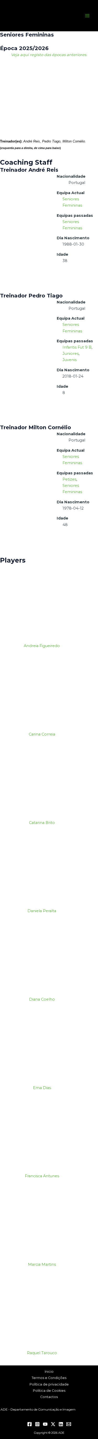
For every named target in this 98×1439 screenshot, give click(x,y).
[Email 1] (68, 1424)
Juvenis (69, 359)
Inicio (49, 1372)
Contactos (49, 1397)
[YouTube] (45, 1424)
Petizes (69, 479)
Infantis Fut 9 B (76, 347)
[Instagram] (37, 1424)
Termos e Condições (49, 1378)
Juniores (70, 353)
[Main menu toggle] (87, 15)
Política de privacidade (49, 1384)
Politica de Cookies (49, 1391)
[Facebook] (29, 1424)
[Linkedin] (61, 1424)
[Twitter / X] (53, 1424)
